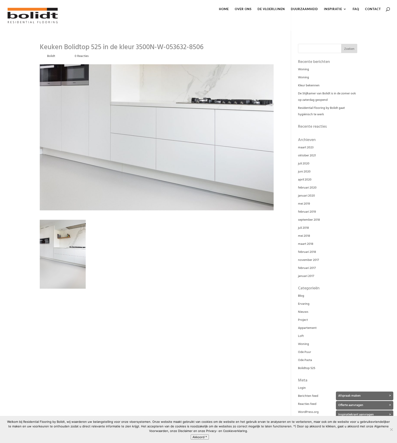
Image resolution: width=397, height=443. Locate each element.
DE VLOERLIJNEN (271, 9)
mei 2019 (304, 203)
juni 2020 (304, 171)
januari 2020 (306, 195)
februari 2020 (307, 187)
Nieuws (303, 312)
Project (303, 320)
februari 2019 (307, 211)
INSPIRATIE (333, 9)
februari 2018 (307, 252)
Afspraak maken (364, 395)
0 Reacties (82, 56)
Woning (303, 69)
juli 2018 (303, 228)
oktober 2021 (307, 155)
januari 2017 (306, 276)
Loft (301, 336)
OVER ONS (243, 9)
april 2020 (305, 179)
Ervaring (303, 304)
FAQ (356, 9)
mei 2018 (304, 236)
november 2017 (308, 260)
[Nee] (391, 429)
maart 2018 (305, 244)
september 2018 (309, 220)
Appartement (307, 328)
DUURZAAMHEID (304, 9)
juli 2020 (303, 163)
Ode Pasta (305, 360)
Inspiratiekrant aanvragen (364, 414)
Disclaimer (185, 431)
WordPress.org (308, 412)
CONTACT (373, 9)
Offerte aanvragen (364, 405)
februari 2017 (307, 268)
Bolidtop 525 (306, 368)
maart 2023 (306, 147)
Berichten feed (308, 396)
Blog (301, 296)
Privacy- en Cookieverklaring (226, 431)
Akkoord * (200, 437)
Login (302, 388)
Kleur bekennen (309, 85)
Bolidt (51, 56)
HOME (224, 9)
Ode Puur (304, 352)
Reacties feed (307, 404)
